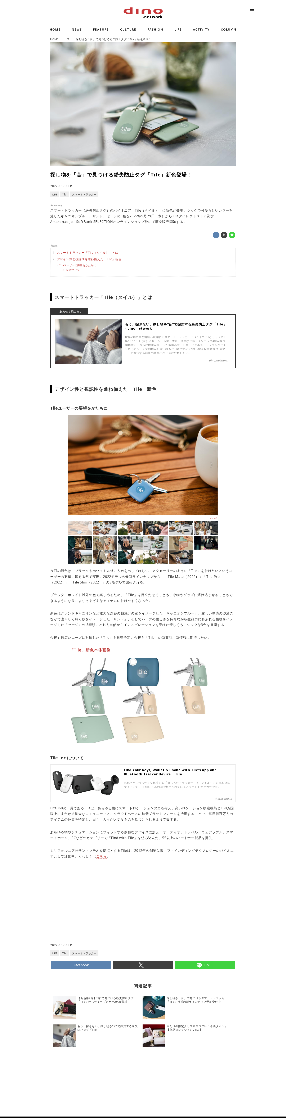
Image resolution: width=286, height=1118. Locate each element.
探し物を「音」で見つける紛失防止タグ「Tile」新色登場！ (121, 174)
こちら (101, 856)
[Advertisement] (96, 909)
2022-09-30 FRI (61, 186)
